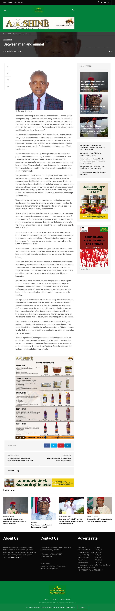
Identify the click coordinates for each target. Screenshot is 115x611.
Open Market (8, 40)
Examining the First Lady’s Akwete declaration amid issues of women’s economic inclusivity (93, 128)
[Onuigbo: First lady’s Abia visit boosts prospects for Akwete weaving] (99, 505)
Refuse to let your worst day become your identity (93, 173)
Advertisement (18, 2)
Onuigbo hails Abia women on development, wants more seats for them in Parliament (93, 84)
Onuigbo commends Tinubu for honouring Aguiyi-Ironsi (91, 154)
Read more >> (16, 557)
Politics (34, 522)
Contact (10, 2)
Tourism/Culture (65, 516)
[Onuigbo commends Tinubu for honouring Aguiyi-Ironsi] (94, 104)
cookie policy (70, 607)
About (5, 2)
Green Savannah (8, 51)
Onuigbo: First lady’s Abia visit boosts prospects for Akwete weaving (92, 168)
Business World (8, 516)
